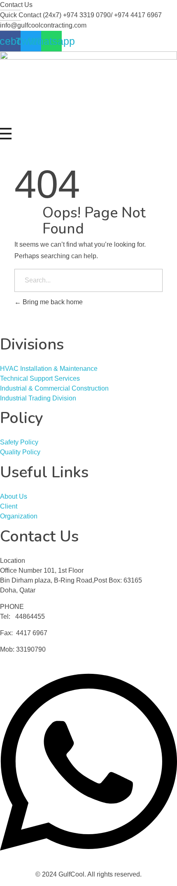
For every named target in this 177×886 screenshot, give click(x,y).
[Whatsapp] (88, 761)
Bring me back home (52, 301)
